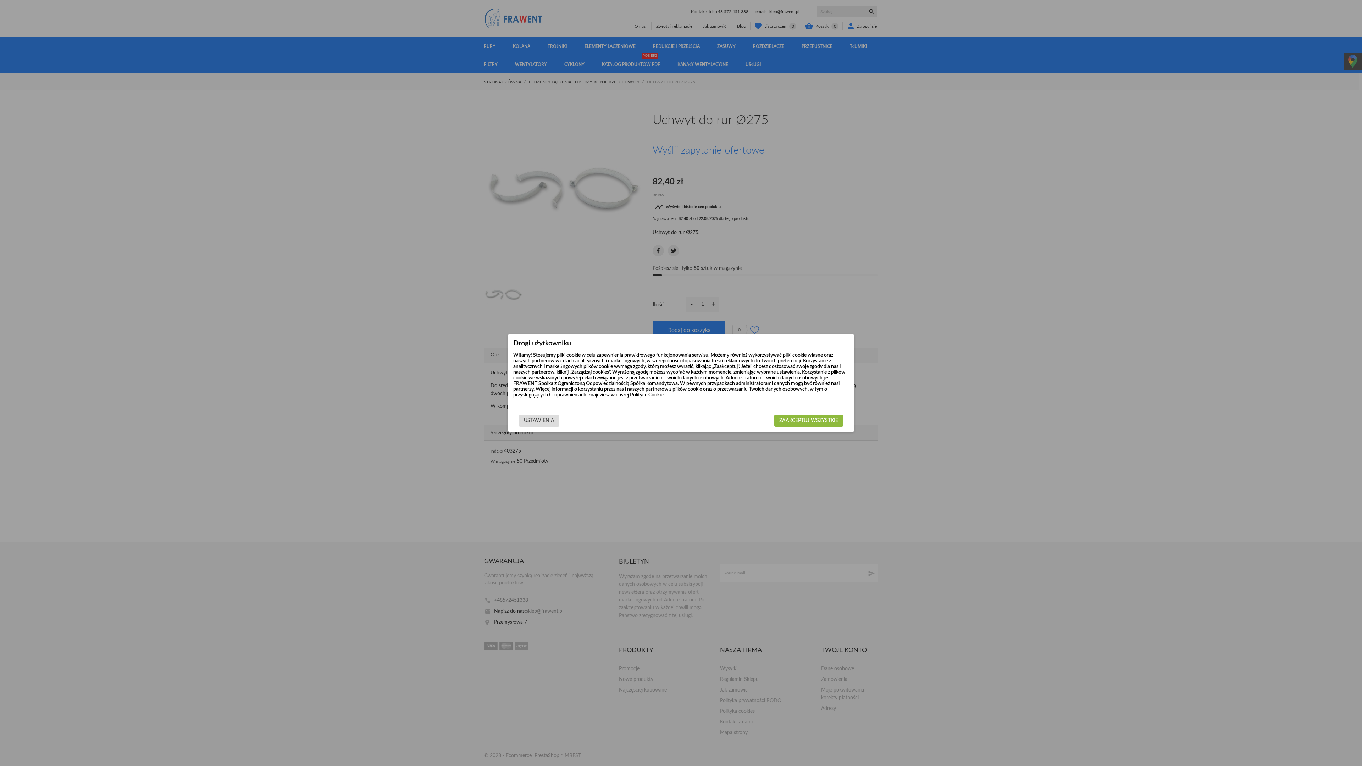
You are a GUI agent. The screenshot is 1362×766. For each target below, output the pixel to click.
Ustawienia (539, 420)
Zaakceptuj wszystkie (808, 420)
